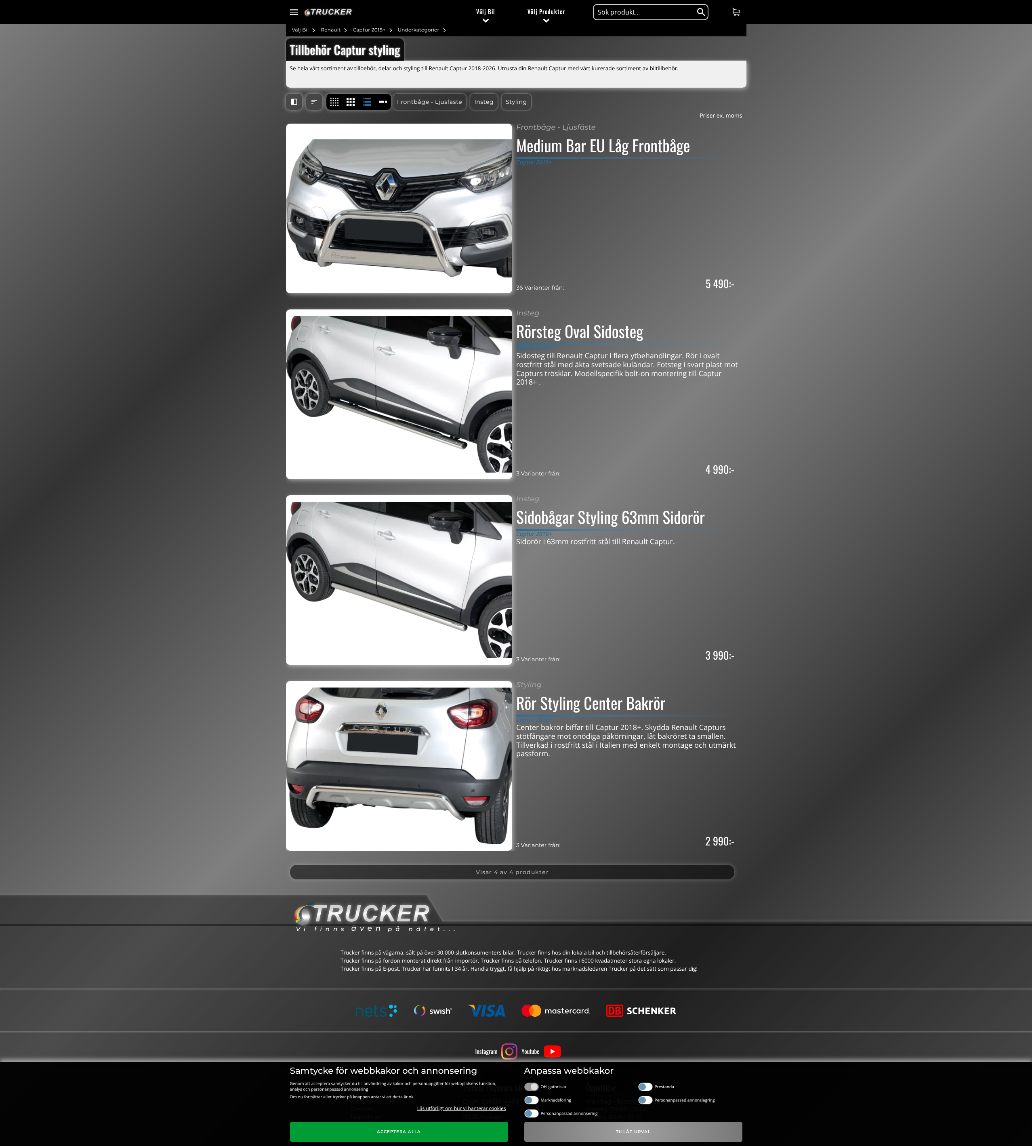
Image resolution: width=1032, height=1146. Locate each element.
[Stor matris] (351, 102)
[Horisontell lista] (367, 102)
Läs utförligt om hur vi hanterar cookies (461, 1108)
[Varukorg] (736, 11)
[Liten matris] (334, 102)
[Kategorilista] (383, 102)
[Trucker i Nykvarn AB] (328, 12)
